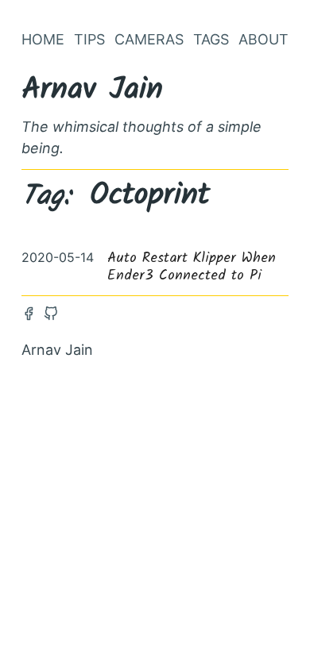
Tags (211, 39)
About (263, 39)
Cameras (149, 39)
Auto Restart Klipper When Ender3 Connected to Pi (191, 267)
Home (42, 39)
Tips (89, 39)
